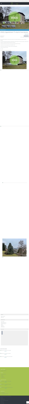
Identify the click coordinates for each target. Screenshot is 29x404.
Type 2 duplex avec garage (7, 353)
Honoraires (2, 376)
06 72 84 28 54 (3, 392)
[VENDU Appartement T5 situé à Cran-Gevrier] (14, 60)
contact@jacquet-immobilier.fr (5, 393)
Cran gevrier (3, 316)
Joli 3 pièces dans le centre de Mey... (8, 356)
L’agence (2, 375)
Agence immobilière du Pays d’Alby (4, 400)
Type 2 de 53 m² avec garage (7, 350)
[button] (1, 17)
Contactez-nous (3, 377)
